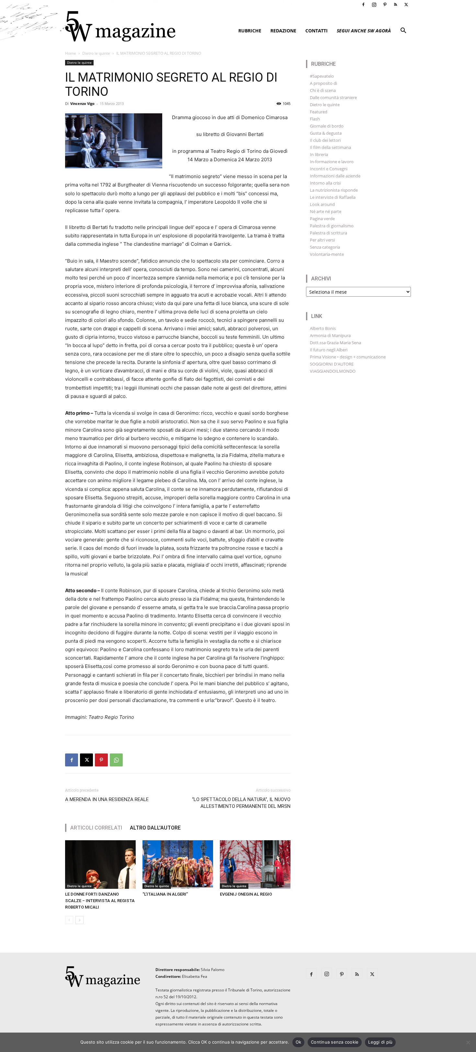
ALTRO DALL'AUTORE (155, 828)
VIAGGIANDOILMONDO (333, 371)
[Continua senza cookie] (468, 1042)
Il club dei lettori (325, 140)
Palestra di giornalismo (332, 226)
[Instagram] (374, 4)
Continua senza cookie (334, 1042)
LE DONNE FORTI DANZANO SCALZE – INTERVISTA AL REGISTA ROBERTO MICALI (100, 901)
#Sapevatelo (322, 76)
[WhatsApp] (116, 759)
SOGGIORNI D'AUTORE (332, 364)
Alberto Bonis (323, 328)
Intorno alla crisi (325, 183)
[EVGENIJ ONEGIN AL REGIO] (255, 864)
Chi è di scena (323, 90)
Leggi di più (380, 1042)
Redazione (283, 31)
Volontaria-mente (327, 254)
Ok (298, 1042)
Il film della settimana (330, 147)
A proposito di (323, 83)
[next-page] (79, 920)
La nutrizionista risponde (334, 190)
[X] (406, 4)
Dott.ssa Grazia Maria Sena (335, 342)
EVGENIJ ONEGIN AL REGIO (246, 894)
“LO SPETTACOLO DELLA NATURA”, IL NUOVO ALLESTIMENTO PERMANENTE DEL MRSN (241, 803)
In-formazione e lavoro (332, 161)
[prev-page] (69, 920)
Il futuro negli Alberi (328, 350)
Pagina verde (322, 218)
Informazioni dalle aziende (335, 176)
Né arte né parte (325, 211)
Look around (322, 204)
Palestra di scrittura (328, 233)
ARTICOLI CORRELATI (96, 828)
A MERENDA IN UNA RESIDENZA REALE (107, 799)
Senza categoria (325, 247)
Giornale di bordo (327, 126)
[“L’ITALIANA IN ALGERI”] (177, 864)
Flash (315, 119)
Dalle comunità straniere (333, 97)
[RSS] (395, 4)
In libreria (319, 154)
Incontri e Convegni (328, 169)
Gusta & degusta (326, 133)
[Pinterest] (385, 4)
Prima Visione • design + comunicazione (348, 357)
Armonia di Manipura (330, 335)
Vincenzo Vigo (82, 103)
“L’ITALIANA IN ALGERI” (165, 894)
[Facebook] (363, 4)
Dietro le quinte (96, 53)
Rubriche (249, 31)
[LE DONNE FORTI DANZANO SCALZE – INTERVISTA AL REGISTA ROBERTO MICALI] (100, 864)
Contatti (316, 31)
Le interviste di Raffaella (333, 197)
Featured (318, 112)
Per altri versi (322, 240)
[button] (403, 31)
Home (70, 53)
